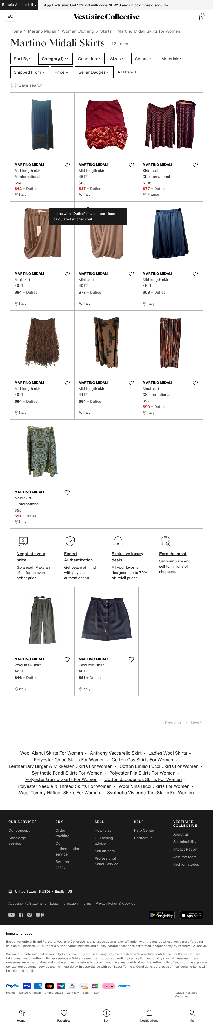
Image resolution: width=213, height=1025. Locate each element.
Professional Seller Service (106, 861)
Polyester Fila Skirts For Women (142, 773)
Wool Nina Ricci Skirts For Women (154, 786)
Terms (86, 903)
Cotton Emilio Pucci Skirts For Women (158, 766)
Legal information (64, 903)
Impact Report (185, 849)
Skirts (105, 31)
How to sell (104, 830)
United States (54, 993)
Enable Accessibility (19, 5)
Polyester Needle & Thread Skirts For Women (65, 786)
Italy (97, 993)
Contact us (143, 838)
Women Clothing (78, 31)
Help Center (144, 830)
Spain (86, 993)
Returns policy (62, 864)
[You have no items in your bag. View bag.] (202, 16)
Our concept (19, 830)
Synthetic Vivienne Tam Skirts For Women (150, 793)
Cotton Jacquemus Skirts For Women (143, 779)
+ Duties (30, 188)
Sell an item (105, 851)
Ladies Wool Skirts (168, 753)
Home (16, 31)
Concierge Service (17, 840)
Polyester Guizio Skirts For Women (61, 779)
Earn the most (173, 554)
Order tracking (62, 833)
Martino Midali (42, 31)
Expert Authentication (78, 557)
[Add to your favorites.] (67, 165)
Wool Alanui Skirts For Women (51, 753)
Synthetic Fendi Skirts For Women (67, 773)
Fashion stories (186, 864)
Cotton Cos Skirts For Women (142, 760)
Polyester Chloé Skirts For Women (69, 760)
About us (181, 834)
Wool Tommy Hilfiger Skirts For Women (59, 793)
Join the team (185, 857)
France (11, 993)
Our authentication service (67, 849)
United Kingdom (30, 993)
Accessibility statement (27, 903)
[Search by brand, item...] (10, 17)
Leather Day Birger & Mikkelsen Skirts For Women (60, 766)
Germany (72, 993)
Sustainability (184, 842)
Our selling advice (104, 840)
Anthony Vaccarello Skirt (115, 753)
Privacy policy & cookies (115, 903)
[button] (202, 16)
